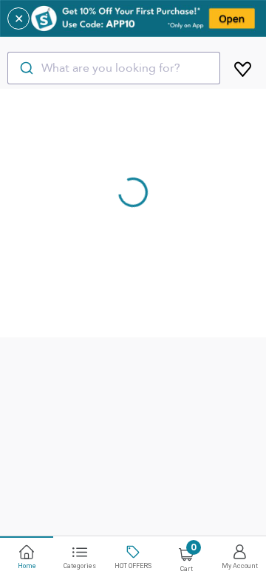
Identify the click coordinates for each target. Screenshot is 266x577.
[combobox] (113, 68)
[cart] (243, 66)
